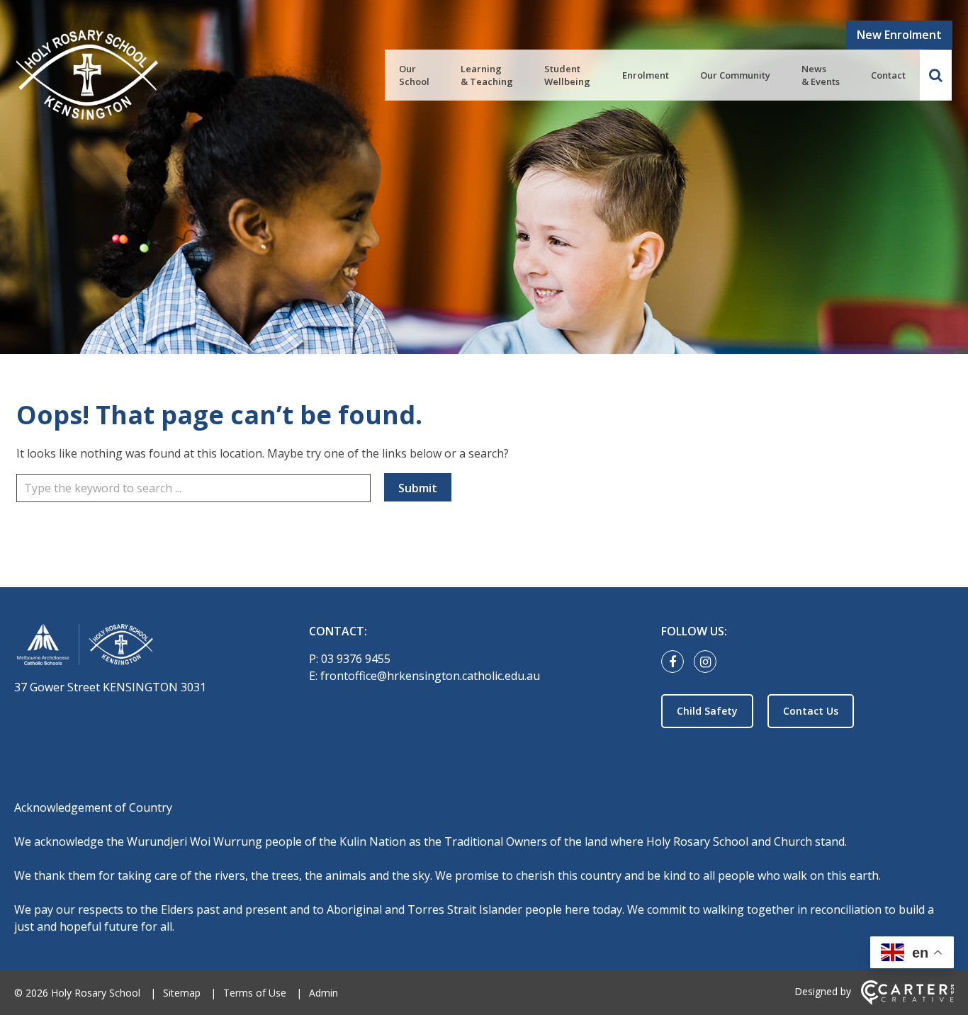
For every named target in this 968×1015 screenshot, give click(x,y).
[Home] (136, 647)
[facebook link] (676, 662)
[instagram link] (709, 662)
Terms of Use (254, 992)
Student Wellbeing (567, 75)
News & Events (820, 75)
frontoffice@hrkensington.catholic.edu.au (430, 676)
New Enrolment (899, 34)
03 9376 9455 (355, 659)
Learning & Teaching (487, 75)
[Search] (936, 75)
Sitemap (182, 992)
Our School (414, 75)
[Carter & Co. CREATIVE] (907, 1001)
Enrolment (645, 75)
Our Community (735, 75)
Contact (888, 75)
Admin (323, 992)
